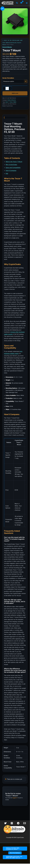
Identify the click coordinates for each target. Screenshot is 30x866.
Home (3, 42)
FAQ (7, 173)
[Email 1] (24, 823)
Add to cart (15, 93)
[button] (17, 3)
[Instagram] (12, 823)
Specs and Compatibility (13, 167)
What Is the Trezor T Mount (14, 161)
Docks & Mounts (7, 47)
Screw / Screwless (8, 78)
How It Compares (11, 170)
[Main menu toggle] (26, 3)
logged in (14, 797)
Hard (6, 102)
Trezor (11, 102)
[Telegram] (18, 823)
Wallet (14, 102)
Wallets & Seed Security (11, 42)
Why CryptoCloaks (11, 164)
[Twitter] (5, 823)
